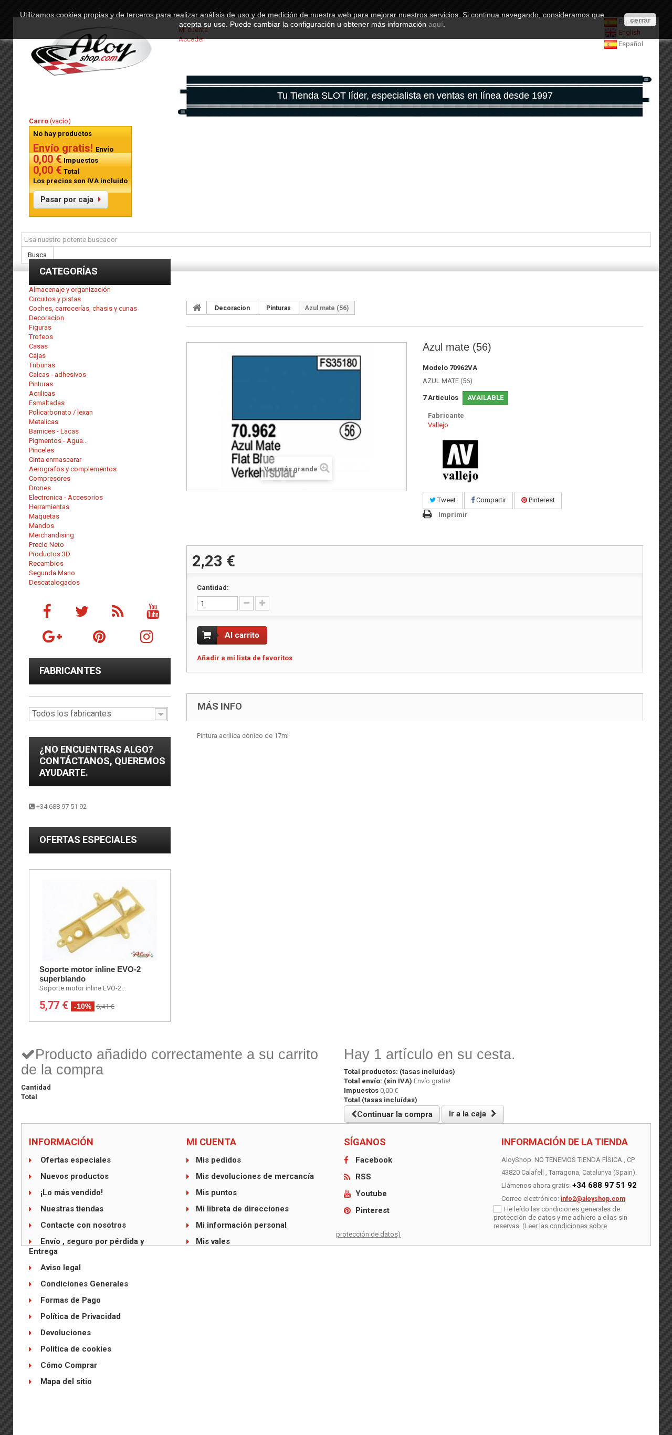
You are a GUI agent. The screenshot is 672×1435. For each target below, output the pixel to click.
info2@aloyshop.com (593, 1198)
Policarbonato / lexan (61, 412)
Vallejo (438, 425)
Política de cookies (74, 1349)
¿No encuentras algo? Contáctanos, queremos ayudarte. (102, 761)
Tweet (446, 500)
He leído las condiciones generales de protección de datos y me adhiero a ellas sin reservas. (560, 1217)
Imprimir (453, 515)
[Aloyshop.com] (100, 51)
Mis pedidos (218, 1160)
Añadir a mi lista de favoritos (244, 658)
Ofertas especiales (88, 839)
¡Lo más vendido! (70, 1192)
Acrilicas (42, 393)
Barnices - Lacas (54, 431)
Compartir (490, 500)
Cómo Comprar (67, 1365)
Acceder (191, 39)
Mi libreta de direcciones (242, 1209)
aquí (435, 24)
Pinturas (41, 384)
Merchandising (51, 535)
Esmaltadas (47, 403)
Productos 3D (49, 554)
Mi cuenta (211, 1141)
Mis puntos (216, 1192)
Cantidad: (213, 588)
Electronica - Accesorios (66, 497)
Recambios (46, 563)
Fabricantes (70, 670)
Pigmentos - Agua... (58, 441)
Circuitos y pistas (55, 299)
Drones (40, 488)
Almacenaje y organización (70, 289)
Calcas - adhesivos (57, 374)
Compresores (49, 478)
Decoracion (46, 318)
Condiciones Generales (83, 1284)
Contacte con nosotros (82, 1225)
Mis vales (213, 1241)
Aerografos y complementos (73, 469)
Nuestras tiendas (70, 1209)
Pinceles (41, 450)
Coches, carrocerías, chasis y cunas (83, 308)
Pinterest (541, 500)
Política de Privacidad (79, 1316)
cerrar (640, 20)
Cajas (37, 356)
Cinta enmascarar (55, 459)
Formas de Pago (69, 1300)
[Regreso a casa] (197, 307)
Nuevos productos (73, 1176)
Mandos (41, 526)
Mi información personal (241, 1225)
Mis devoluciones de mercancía (255, 1176)
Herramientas (49, 507)
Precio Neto (46, 544)
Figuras (40, 327)
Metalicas (43, 422)
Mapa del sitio (65, 1381)
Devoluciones (64, 1332)
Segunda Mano (52, 573)
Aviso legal (59, 1267)
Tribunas (42, 365)
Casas (38, 346)
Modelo (435, 368)
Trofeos (41, 337)
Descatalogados (54, 582)
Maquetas (44, 516)
